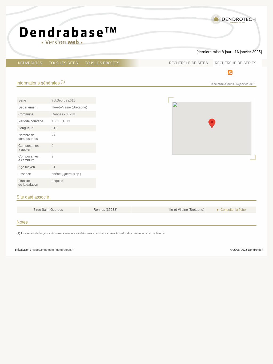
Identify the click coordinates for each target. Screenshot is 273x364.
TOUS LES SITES (63, 63)
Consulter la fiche (233, 210)
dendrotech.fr (65, 249)
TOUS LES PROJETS (102, 63)
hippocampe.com (43, 249)
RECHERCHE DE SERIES (235, 63)
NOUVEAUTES (30, 63)
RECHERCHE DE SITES (188, 63)
